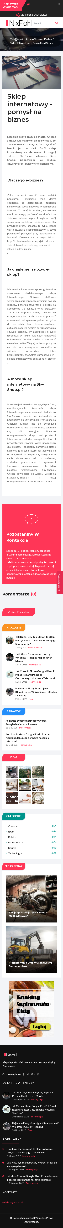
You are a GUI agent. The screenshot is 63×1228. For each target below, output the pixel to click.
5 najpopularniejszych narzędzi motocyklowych (28, 914)
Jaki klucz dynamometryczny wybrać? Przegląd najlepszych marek (33, 657)
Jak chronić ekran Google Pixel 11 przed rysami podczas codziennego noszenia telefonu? (35, 675)
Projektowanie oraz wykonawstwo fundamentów (30, 964)
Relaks (32, 836)
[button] (59, 4)
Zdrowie (32, 825)
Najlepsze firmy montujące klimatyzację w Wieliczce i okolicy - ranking (36, 692)
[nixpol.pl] (56, 23)
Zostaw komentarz (18, 611)
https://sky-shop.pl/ (18, 477)
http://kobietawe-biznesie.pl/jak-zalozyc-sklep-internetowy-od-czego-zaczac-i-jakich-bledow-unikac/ (30, 245)
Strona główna (34, 39)
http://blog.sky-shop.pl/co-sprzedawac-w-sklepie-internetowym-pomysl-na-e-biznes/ (31, 356)
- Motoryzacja (35, 647)
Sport (32, 831)
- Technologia (34, 681)
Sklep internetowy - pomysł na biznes (31, 42)
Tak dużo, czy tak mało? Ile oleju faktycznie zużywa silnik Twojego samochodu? (35, 640)
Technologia (32, 853)
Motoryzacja (32, 842)
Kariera (48, 39)
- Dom (30, 699)
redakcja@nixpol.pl (12, 1202)
